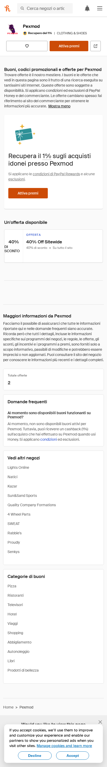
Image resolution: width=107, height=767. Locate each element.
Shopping (15, 632)
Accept (72, 755)
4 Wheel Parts (19, 514)
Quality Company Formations (32, 505)
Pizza (12, 586)
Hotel (12, 614)
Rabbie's (15, 533)
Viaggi (13, 623)
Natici (12, 476)
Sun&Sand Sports (22, 495)
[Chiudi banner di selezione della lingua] (100, 722)
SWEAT (14, 523)
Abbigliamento (19, 642)
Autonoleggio (18, 651)
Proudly (14, 542)
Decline (34, 755)
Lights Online (18, 467)
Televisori (15, 604)
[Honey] (7, 8)
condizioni (48, 439)
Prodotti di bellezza (23, 670)
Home (8, 707)
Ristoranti (16, 595)
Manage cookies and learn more (64, 745)
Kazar (12, 486)
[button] (100, 8)
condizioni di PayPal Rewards (56, 174)
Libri (11, 661)
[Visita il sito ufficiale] (95, 46)
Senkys (13, 551)
